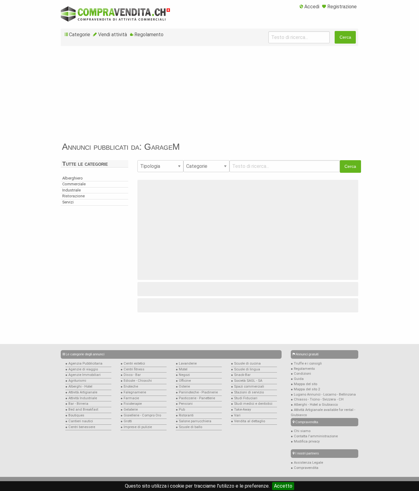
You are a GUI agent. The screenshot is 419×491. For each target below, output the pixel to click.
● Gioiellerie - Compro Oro (141, 415)
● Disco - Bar (131, 375)
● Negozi (183, 375)
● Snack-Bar (241, 375)
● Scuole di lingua (245, 369)
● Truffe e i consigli (306, 363)
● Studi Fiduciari (244, 398)
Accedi (311, 7)
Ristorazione (73, 196)
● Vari (235, 415)
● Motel (181, 369)
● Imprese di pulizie (136, 427)
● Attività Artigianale (81, 392)
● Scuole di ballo (189, 427)
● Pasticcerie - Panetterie (195, 398)
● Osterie (183, 387)
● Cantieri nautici (79, 421)
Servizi (68, 202)
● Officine (183, 381)
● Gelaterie (129, 410)
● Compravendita (304, 468)
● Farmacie (130, 398)
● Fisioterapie (131, 404)
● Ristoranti (185, 415)
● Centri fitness (132, 369)
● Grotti (126, 421)
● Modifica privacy (305, 441)
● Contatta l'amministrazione (314, 436)
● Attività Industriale (81, 398)
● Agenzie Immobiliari (83, 375)
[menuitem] (309, 7)
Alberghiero (72, 178)
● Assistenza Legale (307, 463)
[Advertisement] (209, 96)
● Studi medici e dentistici (251, 404)
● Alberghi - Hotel (78, 387)
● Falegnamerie (133, 392)
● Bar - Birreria (76, 404)
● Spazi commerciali (247, 387)
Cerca (345, 37)
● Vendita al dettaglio (248, 421)
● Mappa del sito (304, 384)
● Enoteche (129, 387)
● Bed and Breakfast (81, 410)
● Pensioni (184, 404)
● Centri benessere (80, 427)
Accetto (283, 486)
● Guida (297, 379)
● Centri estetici (133, 363)
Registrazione (342, 7)
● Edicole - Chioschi (136, 381)
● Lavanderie (186, 363)
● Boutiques (74, 415)
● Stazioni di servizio (247, 392)
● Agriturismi (75, 381)
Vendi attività (112, 34)
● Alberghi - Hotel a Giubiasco (314, 405)
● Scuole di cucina (246, 363)
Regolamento (148, 34)
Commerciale (74, 184)
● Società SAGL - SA (246, 381)
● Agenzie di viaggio (81, 369)
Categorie (79, 34)
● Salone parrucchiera (193, 421)
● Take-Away (241, 410)
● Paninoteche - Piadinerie (197, 392)
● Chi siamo (300, 431)
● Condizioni (301, 374)
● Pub (180, 410)
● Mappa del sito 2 (305, 389)
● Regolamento (303, 369)
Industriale (71, 190)
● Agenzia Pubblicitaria (83, 363)
